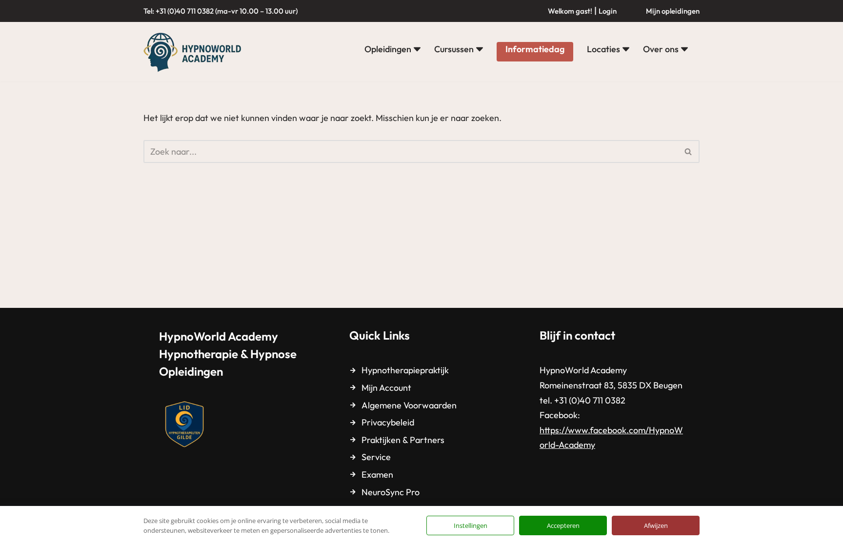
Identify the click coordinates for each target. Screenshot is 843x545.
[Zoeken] (689, 151)
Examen (377, 474)
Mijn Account (386, 387)
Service (376, 457)
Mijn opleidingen (673, 11)
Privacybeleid (387, 422)
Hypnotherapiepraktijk (405, 370)
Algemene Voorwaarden (409, 405)
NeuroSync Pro (390, 492)
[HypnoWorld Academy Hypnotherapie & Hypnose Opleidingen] (194, 52)
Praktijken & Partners (402, 439)
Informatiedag (534, 49)
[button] (417, 49)
